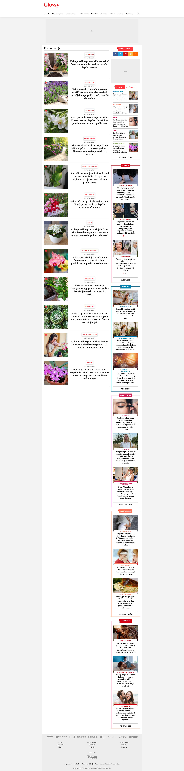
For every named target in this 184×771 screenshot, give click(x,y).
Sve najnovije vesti (125, 157)
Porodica (94, 14)
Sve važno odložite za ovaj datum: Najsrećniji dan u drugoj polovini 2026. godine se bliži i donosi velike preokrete (126, 378)
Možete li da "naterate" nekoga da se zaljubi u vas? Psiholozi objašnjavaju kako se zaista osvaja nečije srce (126, 647)
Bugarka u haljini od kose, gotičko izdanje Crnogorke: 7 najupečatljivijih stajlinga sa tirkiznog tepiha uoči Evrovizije (125, 227)
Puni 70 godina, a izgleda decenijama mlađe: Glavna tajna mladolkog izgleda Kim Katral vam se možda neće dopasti (125, 492)
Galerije (120, 14)
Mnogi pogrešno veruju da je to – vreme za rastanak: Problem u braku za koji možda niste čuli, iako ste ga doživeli (125, 680)
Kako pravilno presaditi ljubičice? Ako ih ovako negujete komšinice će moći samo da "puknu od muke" (89, 232)
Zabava (112, 14)
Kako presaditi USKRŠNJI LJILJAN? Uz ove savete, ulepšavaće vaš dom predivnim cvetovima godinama (89, 120)
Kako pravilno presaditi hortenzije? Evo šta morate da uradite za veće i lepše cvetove (89, 64)
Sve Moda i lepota (125, 505)
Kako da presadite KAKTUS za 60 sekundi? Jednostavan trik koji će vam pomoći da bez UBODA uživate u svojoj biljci (90, 318)
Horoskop (129, 14)
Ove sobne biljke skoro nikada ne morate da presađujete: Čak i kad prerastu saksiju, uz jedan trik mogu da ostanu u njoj (120, 149)
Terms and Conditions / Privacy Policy (107, 764)
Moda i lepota (57, 14)
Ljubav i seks (83, 14)
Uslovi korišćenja (87, 764)
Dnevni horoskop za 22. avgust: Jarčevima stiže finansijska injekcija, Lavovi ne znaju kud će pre (120, 97)
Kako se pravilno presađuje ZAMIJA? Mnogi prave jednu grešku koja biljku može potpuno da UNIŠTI (89, 290)
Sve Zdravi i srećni (125, 614)
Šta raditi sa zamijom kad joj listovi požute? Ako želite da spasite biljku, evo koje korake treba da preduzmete (89, 178)
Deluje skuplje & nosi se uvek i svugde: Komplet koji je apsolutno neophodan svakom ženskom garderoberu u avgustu (120, 136)
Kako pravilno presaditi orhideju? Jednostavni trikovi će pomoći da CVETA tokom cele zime (89, 344)
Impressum (68, 764)
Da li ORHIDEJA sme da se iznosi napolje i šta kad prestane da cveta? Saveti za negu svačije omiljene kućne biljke (89, 374)
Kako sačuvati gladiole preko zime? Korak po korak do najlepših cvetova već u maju (89, 204)
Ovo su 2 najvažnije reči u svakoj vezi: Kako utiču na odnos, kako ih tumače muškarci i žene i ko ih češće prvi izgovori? (126, 714)
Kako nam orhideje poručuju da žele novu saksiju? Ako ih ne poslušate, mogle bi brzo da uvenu (89, 260)
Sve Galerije (125, 280)
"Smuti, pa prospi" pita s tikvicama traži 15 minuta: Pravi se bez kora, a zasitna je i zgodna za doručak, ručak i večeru (126, 602)
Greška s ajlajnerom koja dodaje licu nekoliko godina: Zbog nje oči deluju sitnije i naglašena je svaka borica (120, 123)
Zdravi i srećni (70, 14)
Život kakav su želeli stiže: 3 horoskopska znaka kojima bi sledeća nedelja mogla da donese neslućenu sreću (126, 345)
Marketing (77, 764)
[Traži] (138, 14)
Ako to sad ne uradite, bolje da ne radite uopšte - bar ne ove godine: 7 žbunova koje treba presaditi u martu (89, 150)
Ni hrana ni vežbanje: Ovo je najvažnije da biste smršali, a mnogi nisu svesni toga (125, 570)
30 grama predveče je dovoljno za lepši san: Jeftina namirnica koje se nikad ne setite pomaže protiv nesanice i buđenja (120, 110)
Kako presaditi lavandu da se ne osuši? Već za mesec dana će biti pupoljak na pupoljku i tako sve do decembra (89, 94)
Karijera (103, 14)
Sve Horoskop (126, 389)
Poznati (46, 14)
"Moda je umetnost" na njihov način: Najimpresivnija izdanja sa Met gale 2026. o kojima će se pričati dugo (126, 264)
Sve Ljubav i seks (125, 726)
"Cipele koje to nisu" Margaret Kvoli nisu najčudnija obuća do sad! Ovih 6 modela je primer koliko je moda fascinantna (125, 193)
